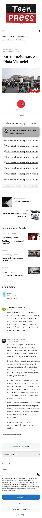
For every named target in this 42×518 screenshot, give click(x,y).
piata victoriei (30, 186)
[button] (39, 474)
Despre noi (7, 464)
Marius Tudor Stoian (16, 339)
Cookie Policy (20, 515)
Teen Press (21, 110)
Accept (21, 497)
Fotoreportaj (9, 51)
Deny (21, 503)
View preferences (21, 509)
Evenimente (6, 238)
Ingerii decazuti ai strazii (13, 275)
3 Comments (21, 115)
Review (19, 51)
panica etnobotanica (12, 186)
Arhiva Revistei (9, 469)
